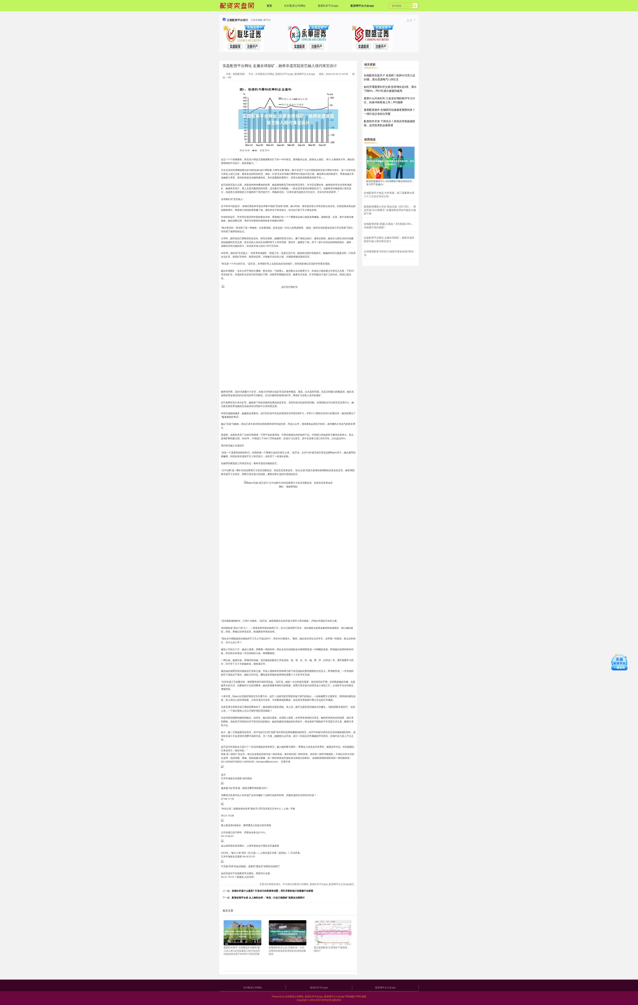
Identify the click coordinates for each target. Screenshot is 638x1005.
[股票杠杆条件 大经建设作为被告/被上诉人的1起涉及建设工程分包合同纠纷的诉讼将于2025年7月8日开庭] (242, 932)
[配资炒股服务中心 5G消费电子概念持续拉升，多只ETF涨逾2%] (390, 162)
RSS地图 (349, 996)
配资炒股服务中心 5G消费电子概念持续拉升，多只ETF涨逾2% (390, 182)
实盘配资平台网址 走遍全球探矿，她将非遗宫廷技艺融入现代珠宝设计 (389, 239)
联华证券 (326, 1000)
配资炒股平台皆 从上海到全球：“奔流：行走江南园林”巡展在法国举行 (268, 897)
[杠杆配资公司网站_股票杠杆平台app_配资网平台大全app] (237, 5)
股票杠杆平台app (328, 5)
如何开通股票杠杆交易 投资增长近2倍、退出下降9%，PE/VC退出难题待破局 (390, 89)
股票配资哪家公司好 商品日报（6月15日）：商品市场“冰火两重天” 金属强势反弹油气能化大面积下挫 (390, 210)
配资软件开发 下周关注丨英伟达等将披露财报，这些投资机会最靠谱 (389, 123)
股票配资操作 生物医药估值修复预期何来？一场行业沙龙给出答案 (389, 112)
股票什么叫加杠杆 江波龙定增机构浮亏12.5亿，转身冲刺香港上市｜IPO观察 (389, 100)
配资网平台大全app (362, 5)
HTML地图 (360, 996)
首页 (269, 5)
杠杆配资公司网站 (295, 5)
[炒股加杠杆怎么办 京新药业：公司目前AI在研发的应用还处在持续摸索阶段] (288, 932)
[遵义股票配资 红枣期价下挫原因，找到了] (333, 932)
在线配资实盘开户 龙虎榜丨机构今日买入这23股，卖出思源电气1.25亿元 (389, 77)
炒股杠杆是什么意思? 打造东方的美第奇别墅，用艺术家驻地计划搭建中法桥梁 (272, 890)
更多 (410, 20)
